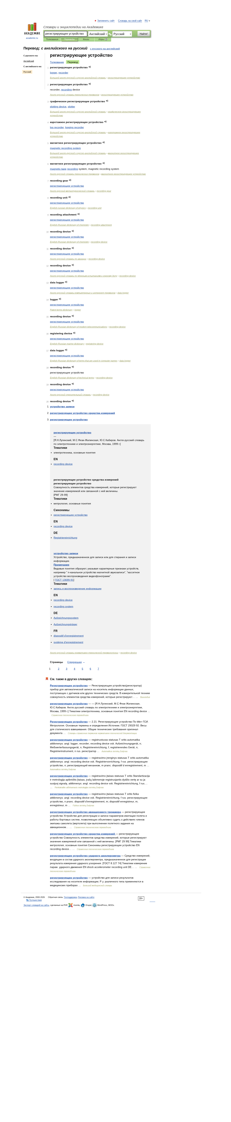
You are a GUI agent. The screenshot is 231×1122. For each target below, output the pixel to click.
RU (146, 21)
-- (78, 78)
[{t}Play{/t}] (89, 67)
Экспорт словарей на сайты (36, 905)
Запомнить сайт (106, 21)
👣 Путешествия (34, 900)
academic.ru (32, 38)
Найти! (144, 33)
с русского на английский (105, 48)
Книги (86, 39)
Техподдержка (70, 897)
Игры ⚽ (103, 39)
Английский (28, 61)
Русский (27, 72)
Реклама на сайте (86, 897)
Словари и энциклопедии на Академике (73, 27)
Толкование (57, 62)
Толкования (52, 39)
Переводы (69, 39)
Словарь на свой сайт (130, 21)
